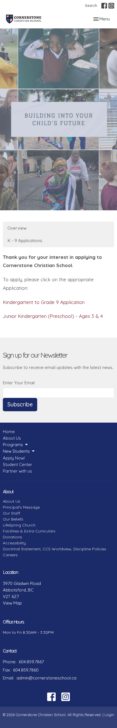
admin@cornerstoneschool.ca (46, 678)
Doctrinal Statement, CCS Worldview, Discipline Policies (54, 548)
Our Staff (11, 513)
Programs (13, 444)
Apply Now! (14, 458)
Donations (12, 537)
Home (9, 431)
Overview (16, 228)
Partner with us (17, 471)
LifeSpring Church (19, 525)
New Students (16, 451)
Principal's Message (21, 507)
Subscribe (20, 404)
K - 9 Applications (25, 240)
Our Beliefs (13, 519)
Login (109, 714)
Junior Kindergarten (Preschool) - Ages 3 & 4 (53, 316)
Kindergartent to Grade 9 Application (44, 302)
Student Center (17, 464)
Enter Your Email (19, 382)
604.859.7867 (31, 661)
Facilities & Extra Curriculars (29, 531)
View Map (12, 603)
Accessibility (14, 543)
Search (91, 5)
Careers (10, 554)
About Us (12, 438)
